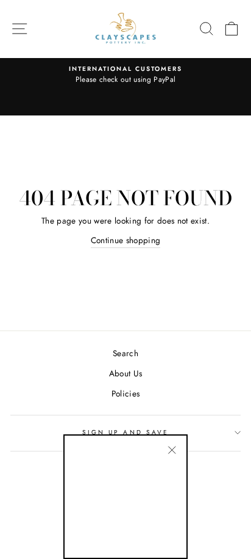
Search (125, 353)
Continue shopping (126, 240)
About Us (126, 373)
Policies (125, 393)
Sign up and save (125, 432)
